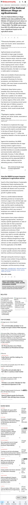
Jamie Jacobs (20, 270)
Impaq (2, 465)
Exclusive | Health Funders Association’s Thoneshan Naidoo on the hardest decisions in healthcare (10, 421)
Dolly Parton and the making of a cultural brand (12, 358)
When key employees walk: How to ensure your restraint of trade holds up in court (20, 304)
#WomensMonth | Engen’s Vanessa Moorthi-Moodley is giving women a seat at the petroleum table (9, 480)
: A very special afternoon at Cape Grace (10, 488)
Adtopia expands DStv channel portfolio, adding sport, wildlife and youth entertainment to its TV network (8, 433)
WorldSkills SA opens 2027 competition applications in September (9, 411)
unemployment (12, 268)
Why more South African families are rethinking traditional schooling (8, 462)
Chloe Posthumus (4, 491)
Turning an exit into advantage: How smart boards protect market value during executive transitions (11, 453)
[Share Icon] (25, 170)
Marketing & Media (15, 5)
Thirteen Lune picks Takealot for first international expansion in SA (13, 383)
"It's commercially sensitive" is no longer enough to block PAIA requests (13, 326)
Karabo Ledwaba (4, 361)
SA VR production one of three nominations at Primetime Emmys (12, 346)
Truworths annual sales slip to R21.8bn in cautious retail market (12, 371)
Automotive (23, 5)
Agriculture (7, 5)
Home (2, 5)
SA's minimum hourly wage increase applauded (16, 167)
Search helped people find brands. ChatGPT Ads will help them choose (13, 396)
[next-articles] (26, 300)
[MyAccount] (25, 2)
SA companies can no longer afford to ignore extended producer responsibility (9, 443)
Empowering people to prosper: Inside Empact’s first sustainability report (7, 313)
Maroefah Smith (4, 483)
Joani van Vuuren (5, 271)
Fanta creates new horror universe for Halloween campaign (10, 470)
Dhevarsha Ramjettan (10, 270)
